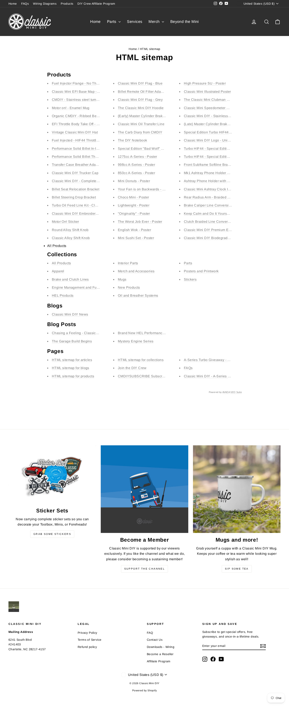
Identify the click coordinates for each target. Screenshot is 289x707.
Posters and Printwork (201, 271)
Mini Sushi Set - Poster (136, 238)
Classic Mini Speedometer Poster (210, 108)
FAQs (25, 3)
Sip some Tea (237, 568)
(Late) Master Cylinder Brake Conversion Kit (218, 124)
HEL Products (63, 295)
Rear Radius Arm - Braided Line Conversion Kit (221, 197)
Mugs (122, 279)
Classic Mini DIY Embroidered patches (82, 213)
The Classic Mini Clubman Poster (210, 99)
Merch (155, 21)
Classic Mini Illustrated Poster (207, 91)
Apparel (58, 271)
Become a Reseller (160, 654)
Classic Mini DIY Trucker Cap (75, 173)
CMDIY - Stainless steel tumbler (77, 99)
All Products (56, 246)
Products (67, 3)
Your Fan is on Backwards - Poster (145, 189)
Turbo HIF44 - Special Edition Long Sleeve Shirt (222, 148)
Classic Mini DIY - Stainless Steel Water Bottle (220, 116)
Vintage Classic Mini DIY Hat (75, 132)
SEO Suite (236, 392)
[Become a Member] (144, 489)
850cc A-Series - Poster (136, 173)
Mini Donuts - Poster (134, 181)
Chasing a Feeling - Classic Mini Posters (84, 333)
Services (134, 21)
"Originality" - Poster (134, 213)
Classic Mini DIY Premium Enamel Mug (215, 230)
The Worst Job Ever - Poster (140, 221)
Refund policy (87, 647)
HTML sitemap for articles (72, 360)
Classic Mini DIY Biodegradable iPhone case (219, 238)
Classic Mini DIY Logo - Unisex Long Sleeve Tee (222, 140)
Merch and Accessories (136, 271)
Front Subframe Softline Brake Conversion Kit (220, 164)
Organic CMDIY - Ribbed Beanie (77, 116)
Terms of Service (89, 639)
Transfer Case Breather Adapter (77, 164)
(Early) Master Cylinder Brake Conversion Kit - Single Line (164, 116)
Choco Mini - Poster (133, 197)
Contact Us (154, 639)
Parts (112, 21)
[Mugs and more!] (237, 489)
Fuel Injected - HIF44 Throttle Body (79, 140)
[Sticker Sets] (52, 474)
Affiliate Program (159, 661)
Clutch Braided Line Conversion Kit (212, 221)
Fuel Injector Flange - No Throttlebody (82, 83)
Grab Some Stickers (52, 534)
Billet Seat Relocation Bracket (75, 189)
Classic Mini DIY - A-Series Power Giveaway (219, 376)
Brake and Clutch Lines (70, 279)
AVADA (226, 392)
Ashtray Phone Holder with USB (209, 181)
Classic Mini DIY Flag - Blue (140, 83)
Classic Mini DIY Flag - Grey (140, 99)
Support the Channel (144, 568)
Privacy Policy (87, 632)
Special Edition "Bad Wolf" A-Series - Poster (153, 148)
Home (12, 3)
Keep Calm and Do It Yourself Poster (213, 213)
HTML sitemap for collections (141, 360)
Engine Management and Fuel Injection (83, 287)
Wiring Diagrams (44, 3)
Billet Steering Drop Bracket (74, 197)
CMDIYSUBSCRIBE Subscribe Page (147, 376)
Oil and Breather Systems (138, 295)
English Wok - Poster (134, 230)
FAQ (150, 632)
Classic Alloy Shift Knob (71, 238)
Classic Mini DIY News (70, 314)
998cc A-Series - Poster (136, 164)
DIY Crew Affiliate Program (96, 3)
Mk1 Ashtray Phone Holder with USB (213, 173)
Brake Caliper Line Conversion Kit (211, 205)
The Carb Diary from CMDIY (140, 132)
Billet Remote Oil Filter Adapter (142, 91)
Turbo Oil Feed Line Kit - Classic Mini (81, 205)
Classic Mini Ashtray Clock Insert (210, 189)
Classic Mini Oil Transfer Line (141, 124)
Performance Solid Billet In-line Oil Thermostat (88, 148)
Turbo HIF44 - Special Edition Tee (210, 156)
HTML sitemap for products (73, 376)
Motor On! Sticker (65, 221)
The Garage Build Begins (72, 341)
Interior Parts (128, 263)
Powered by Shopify (144, 690)
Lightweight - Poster (133, 205)
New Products (129, 287)
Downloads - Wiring (160, 647)
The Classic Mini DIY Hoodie (141, 108)
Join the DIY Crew (132, 368)
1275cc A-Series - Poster (137, 156)
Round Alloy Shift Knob (70, 230)
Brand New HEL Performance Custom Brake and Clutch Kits (165, 333)
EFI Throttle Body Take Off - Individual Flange (88, 124)
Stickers (190, 279)
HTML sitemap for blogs (70, 368)
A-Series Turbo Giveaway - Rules (210, 360)
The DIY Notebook (132, 140)
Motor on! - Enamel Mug (70, 108)
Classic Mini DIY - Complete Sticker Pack (84, 181)
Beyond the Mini (184, 21)
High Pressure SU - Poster (205, 83)
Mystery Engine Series (135, 341)
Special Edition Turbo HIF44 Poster (212, 132)
